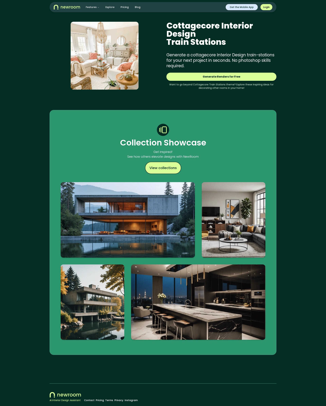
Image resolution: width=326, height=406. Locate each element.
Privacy (118, 400)
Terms (109, 400)
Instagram (131, 400)
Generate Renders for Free (221, 77)
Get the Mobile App (242, 7)
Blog (137, 7)
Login (266, 7)
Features (91, 7)
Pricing (125, 7)
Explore (109, 7)
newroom (69, 395)
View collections (163, 167)
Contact (89, 400)
